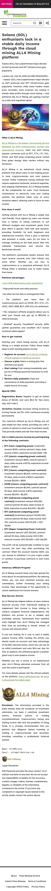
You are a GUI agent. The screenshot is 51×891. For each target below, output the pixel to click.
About (14, 876)
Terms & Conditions (37, 881)
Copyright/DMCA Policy (17, 886)
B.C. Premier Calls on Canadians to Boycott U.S (25, 4)
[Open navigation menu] (4, 23)
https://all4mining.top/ (29, 676)
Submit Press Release (15, 881)
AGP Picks (6, 4)
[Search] (35, 23)
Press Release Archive (29, 876)
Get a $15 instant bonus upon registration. (23, 283)
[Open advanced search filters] (40, 23)
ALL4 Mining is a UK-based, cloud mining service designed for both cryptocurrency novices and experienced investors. (25, 146)
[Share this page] (47, 23)
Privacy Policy (38, 886)
